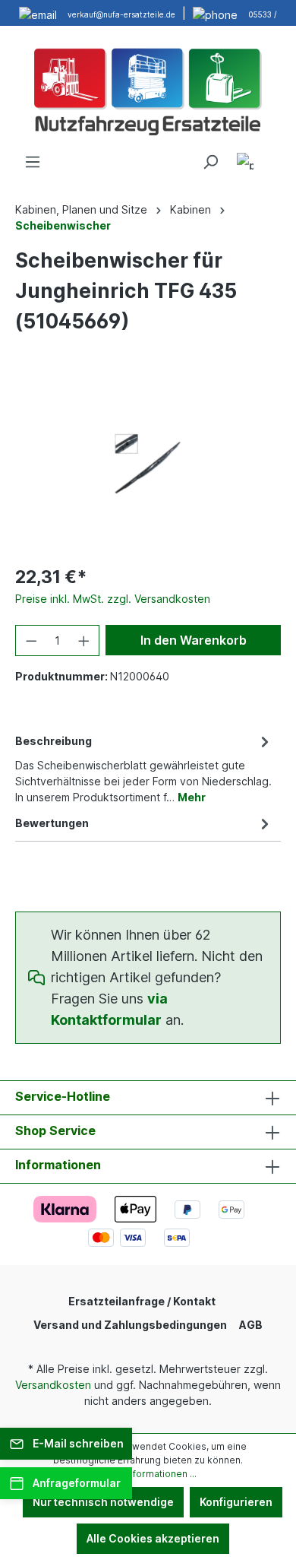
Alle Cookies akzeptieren (153, 1538)
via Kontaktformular (109, 1009)
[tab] (144, 768)
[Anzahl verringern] (31, 640)
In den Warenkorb (193, 640)
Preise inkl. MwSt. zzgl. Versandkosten (112, 598)
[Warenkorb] (272, 156)
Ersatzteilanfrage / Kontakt (142, 1301)
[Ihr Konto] (245, 163)
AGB (251, 1324)
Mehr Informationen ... (148, 1473)
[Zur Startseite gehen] (148, 89)
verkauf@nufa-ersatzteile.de (121, 14)
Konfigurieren (236, 1501)
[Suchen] (210, 161)
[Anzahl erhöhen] (84, 640)
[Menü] (32, 161)
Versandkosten (53, 1384)
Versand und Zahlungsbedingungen (130, 1324)
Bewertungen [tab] (52, 822)
